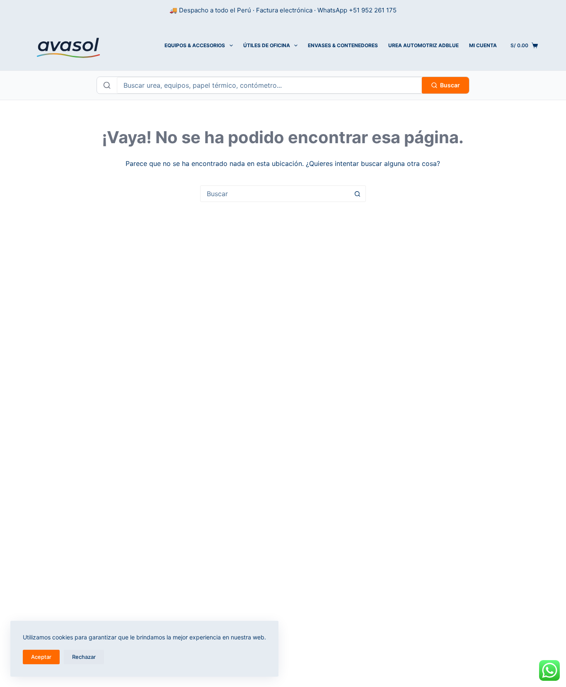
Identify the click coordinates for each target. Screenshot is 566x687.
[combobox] (275, 193)
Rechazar (84, 656)
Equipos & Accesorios (194, 45)
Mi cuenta (483, 45)
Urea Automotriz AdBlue (423, 45)
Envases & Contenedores (343, 45)
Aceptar (41, 656)
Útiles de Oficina (266, 45)
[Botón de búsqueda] (357, 194)
